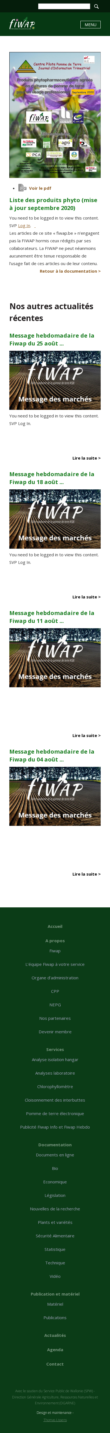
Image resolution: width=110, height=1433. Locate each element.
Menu (90, 24)
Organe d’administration (55, 977)
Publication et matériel (55, 1294)
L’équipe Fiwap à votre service (55, 964)
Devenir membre (55, 1031)
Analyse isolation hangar (55, 1059)
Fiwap (55, 950)
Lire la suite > (86, 458)
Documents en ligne (55, 1155)
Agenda (55, 1349)
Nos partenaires (55, 1018)
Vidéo (55, 1276)
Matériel (55, 1304)
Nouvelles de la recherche (55, 1209)
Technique (55, 1262)
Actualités (55, 1335)
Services (55, 1049)
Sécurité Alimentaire (55, 1235)
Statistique (55, 1249)
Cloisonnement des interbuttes (55, 1100)
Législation (55, 1195)
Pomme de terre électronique (55, 1113)
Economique (55, 1182)
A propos (55, 940)
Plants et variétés (55, 1222)
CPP (55, 991)
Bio (55, 1168)
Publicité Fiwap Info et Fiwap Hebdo (55, 1127)
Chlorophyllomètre (55, 1086)
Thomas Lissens (55, 1420)
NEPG (55, 1004)
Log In (24, 225)
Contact (55, 1364)
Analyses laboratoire (55, 1073)
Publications (55, 1317)
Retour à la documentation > (70, 271)
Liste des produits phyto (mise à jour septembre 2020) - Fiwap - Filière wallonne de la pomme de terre (22, 23)
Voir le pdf (40, 188)
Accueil (55, 926)
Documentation (55, 1144)
